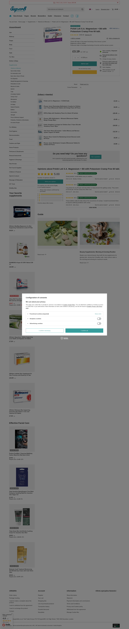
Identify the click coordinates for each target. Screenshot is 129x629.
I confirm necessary (45, 330)
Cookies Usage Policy (69, 304)
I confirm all (84, 330)
